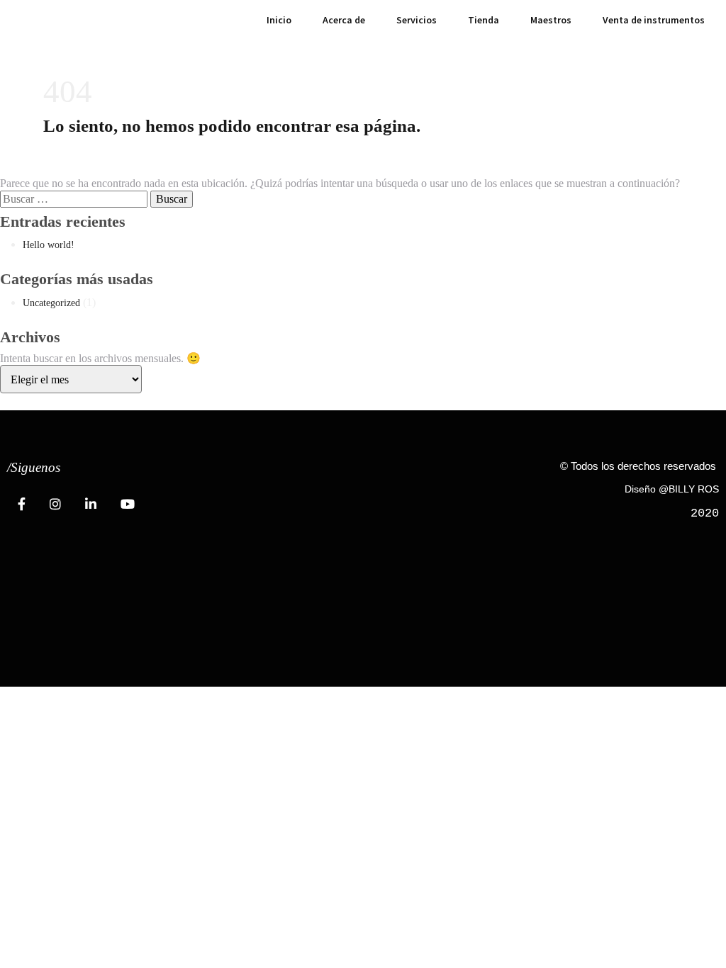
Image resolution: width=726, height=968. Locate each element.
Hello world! (48, 245)
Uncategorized (51, 303)
